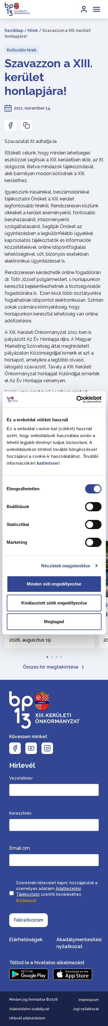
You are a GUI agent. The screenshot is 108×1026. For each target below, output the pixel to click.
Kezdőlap (14, 30)
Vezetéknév (21, 778)
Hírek (33, 30)
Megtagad (54, 621)
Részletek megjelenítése (65, 565)
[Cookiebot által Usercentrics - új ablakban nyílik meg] (76, 399)
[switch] (93, 506)
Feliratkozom (28, 920)
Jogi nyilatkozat (86, 1009)
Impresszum (89, 1000)
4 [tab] (61, 655)
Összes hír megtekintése (50, 667)
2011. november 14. (32, 108)
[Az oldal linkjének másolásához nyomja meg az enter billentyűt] (26, 125)
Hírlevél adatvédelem (27, 1018)
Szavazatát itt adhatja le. (31, 141)
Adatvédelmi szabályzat (29, 1009)
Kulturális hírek (22, 50)
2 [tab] (52, 655)
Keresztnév (20, 813)
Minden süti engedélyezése (54, 583)
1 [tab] (47, 655)
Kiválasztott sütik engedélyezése (54, 602)
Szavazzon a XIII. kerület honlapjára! (48, 76)
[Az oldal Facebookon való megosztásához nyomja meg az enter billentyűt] (10, 125)
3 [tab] (56, 655)
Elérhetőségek (26, 939)
